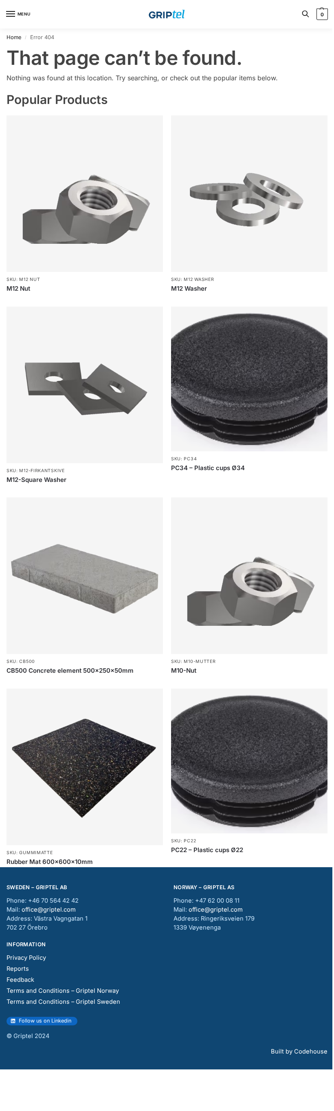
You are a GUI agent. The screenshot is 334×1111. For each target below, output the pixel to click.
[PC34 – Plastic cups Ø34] (249, 379)
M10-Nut (183, 670)
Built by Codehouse (299, 1051)
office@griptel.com (49, 909)
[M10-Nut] (249, 575)
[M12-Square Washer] (85, 385)
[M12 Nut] (85, 193)
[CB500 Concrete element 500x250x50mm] (85, 575)
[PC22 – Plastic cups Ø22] (249, 761)
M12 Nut (18, 288)
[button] (321, 14)
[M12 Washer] (249, 193)
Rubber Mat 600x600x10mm (50, 862)
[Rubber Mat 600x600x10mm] (85, 767)
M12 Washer (189, 288)
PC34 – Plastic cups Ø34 (208, 468)
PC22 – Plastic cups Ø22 (207, 850)
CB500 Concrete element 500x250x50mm (70, 670)
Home (14, 37)
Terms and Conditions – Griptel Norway (63, 990)
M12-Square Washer (36, 480)
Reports (18, 968)
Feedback (20, 979)
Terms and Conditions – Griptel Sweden (63, 1001)
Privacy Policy (26, 957)
